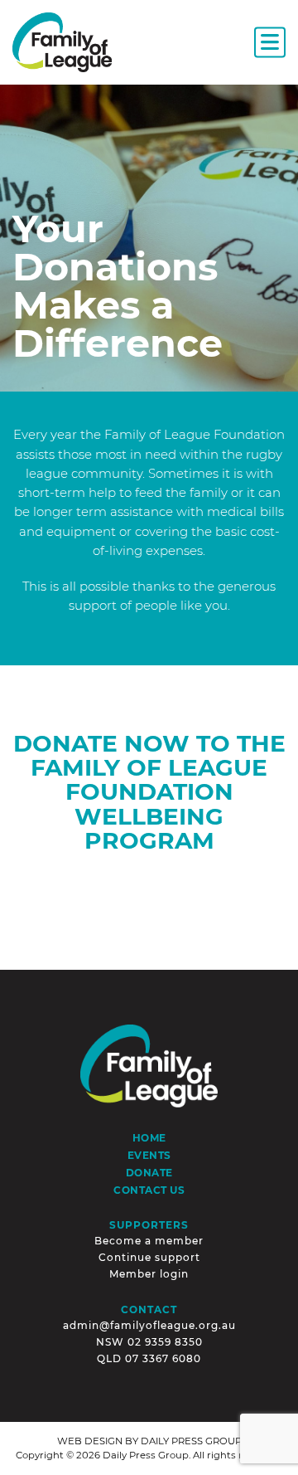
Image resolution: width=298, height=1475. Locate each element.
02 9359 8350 (165, 1342)
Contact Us (149, 1190)
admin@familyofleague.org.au (149, 1325)
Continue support (149, 1257)
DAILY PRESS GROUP (191, 1441)
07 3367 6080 (163, 1358)
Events (149, 1156)
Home (149, 1138)
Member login (149, 1274)
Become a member (149, 1240)
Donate (149, 1173)
